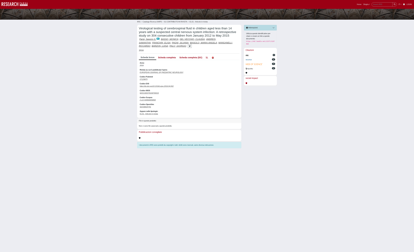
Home (359, 4)
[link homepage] (15, 4)
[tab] (207, 57)
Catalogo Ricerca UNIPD (152, 22)
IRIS (138, 22)
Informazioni (253, 28)
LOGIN (409, 4)
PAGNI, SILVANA (180, 43)
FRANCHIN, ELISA (161, 43)
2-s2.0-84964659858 (148, 100)
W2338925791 (145, 107)
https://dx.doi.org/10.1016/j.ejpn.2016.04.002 (157, 86)
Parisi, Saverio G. (147, 39)
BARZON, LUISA (160, 46)
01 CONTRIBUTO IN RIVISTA (175, 22)
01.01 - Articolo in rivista (198, 22)
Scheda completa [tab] (167, 57)
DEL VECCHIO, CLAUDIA (192, 39)
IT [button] (399, 4)
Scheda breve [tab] (147, 57)
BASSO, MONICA (169, 39)
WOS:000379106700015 (149, 93)
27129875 (143, 79)
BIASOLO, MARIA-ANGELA (203, 43)
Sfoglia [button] (366, 4)
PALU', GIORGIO (177, 46)
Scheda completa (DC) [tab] (190, 57)
